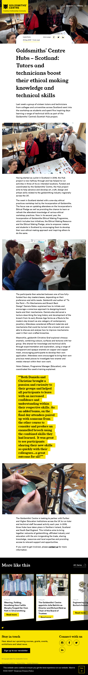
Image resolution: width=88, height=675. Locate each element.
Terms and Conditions (8, 663)
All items (77, 565)
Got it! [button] (81, 669)
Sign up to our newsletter (16, 650)
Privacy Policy (21, 663)
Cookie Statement (32, 663)
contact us (53, 546)
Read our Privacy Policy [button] (24, 671)
